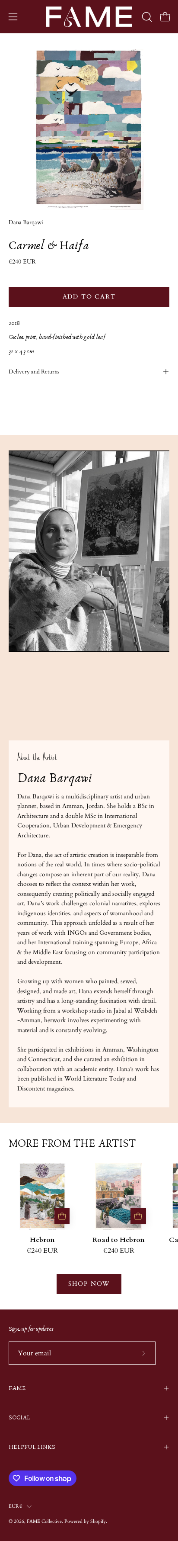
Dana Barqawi (26, 222)
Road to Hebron (118, 1240)
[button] (146, 17)
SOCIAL (19, 1418)
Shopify (98, 1521)
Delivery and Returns (34, 372)
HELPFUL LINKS (32, 1447)
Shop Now (89, 1284)
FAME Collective (44, 1521)
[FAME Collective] (89, 16)
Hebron (42, 1240)
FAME (17, 1388)
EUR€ (15, 1506)
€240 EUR (42, 1251)
